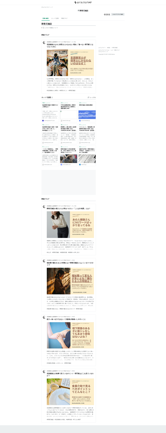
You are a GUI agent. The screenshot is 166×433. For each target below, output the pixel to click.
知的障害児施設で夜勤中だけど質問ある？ (50, 105)
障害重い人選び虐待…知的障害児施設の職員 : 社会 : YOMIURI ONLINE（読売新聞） (68, 128)
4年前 (73, 316)
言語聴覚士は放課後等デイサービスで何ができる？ (59, 42)
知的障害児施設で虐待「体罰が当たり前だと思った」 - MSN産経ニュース (50, 128)
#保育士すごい (63, 90)
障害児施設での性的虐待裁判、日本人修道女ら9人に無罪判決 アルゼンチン (68, 150)
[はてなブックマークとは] (52, 97)
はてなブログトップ (103, 51)
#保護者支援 (63, 252)
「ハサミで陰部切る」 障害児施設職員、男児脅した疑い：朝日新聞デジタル (50, 150)
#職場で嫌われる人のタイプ (67, 308)
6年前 (73, 371)
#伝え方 (49, 252)
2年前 (73, 260)
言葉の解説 (46, 18)
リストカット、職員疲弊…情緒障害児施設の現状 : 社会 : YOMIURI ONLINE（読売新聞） (87, 128)
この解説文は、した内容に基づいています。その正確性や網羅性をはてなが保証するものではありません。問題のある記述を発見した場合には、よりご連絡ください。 (50, 28)
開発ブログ (117, 50)
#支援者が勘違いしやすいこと (55, 363)
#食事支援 (69, 419)
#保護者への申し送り (74, 252)
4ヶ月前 (74, 42)
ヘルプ (111, 50)
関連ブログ (64, 18)
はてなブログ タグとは (104, 50)
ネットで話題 (55, 18)
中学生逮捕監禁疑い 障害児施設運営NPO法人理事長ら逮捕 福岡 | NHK (68, 106)
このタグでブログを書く (118, 14)
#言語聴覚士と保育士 (52, 90)
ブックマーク (46, 103)
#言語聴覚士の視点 (60, 419)
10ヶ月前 (74, 206)
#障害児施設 (72, 90)
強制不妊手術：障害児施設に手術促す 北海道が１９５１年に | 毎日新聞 (87, 150)
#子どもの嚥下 (77, 419)
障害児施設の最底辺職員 (86, 105)
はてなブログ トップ (48, 7)
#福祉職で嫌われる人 (52, 308)
